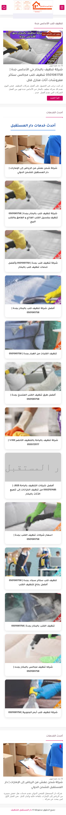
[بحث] (4, 7)
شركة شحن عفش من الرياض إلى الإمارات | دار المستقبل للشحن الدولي (34, 785)
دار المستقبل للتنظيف (21, 810)
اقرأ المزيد (55, 98)
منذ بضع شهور (54, 65)
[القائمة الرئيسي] (62, 7)
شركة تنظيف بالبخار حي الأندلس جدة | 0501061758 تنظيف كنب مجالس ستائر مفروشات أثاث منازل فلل (36, 75)
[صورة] (33, 760)
